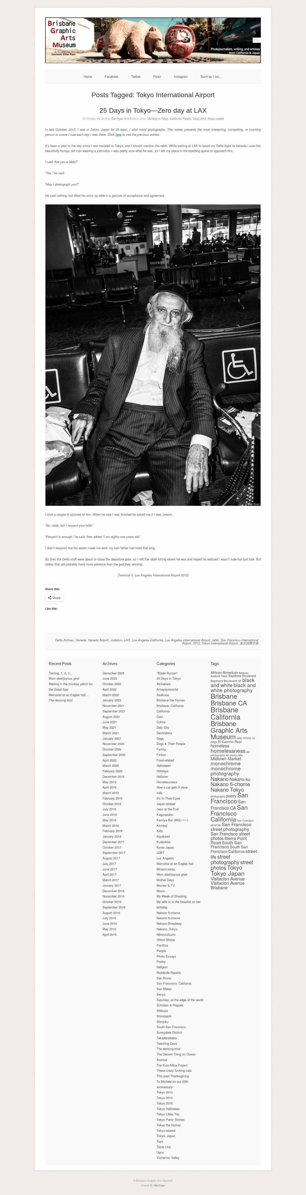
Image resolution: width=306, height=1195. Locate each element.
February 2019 (112, 798)
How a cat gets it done (172, 787)
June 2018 (110, 814)
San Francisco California (229, 813)
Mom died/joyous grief (64, 678)
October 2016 (112, 901)
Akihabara (163, 684)
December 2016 (113, 891)
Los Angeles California (147, 640)
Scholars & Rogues (170, 1005)
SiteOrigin (159, 1185)
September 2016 (114, 907)
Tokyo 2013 (165, 1097)
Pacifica (162, 945)
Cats (160, 716)
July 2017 (109, 863)
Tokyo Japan (228, 873)
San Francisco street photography (231, 826)
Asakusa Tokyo (219, 676)
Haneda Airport (98, 640)
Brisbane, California (170, 705)
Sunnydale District (169, 1032)
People (187, 118)
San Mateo (164, 988)
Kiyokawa (163, 836)
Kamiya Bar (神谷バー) (172, 820)
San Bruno (164, 978)
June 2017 (110, 869)
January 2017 (112, 885)
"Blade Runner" (167, 673)
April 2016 (109, 934)
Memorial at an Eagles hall (175, 863)
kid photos (231, 755)
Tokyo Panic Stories (171, 1119)
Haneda (81, 640)
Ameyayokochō (167, 689)
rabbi (215, 640)
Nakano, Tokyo (167, 929)
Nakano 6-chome (168, 918)
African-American (224, 672)
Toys (160, 1141)
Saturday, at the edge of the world (180, 1000)
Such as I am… (211, 76)
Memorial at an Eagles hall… (69, 695)
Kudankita (163, 842)
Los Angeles (165, 858)
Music (161, 891)
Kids (160, 831)
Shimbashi (164, 1016)
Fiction (161, 754)
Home (88, 76)
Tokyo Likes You (168, 1114)
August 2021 (111, 716)
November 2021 (113, 705)
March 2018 (111, 825)
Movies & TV (166, 885)
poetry (231, 796)
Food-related (165, 760)
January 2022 (112, 700)
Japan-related (166, 803)
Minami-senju (166, 869)
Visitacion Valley (168, 1157)
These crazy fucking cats (174, 1070)
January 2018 (112, 836)
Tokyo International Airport (220, 643)
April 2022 (109, 689)
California (175, 118)
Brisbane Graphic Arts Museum (229, 729)
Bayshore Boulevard (242, 675)
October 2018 (112, 803)
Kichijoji (162, 825)
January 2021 (112, 738)
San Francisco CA (228, 804)
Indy (160, 792)
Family (161, 749)
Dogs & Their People (171, 743)
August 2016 (111, 912)
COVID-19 (249, 738)
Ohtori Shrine (166, 939)
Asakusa (163, 695)
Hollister (162, 776)
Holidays (163, 771)
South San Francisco (171, 1027)
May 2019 (109, 782)
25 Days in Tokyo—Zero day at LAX (153, 110)
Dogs (160, 738)
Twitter (135, 76)
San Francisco (229, 797)
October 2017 (112, 847)
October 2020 (112, 749)
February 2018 (112, 831)
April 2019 (109, 787)
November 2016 (113, 896)
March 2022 (111, 695)
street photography (225, 859)
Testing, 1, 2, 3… (61, 673)
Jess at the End (168, 809)
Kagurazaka (165, 814)
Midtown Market (226, 758)
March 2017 (111, 880)
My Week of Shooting (171, 896)
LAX (127, 640)
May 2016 (109, 929)
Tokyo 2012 (165, 1092)
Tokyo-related (216, 118)
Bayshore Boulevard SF (226, 681)
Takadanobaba (167, 1038)
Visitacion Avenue (228, 878)
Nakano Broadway (169, 923)
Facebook (111, 76)
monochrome (226, 763)
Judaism (116, 640)
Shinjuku (163, 1021)
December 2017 (113, 842)
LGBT (160, 852)
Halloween (164, 765)
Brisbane (224, 696)
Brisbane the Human (171, 700)
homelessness (228, 750)
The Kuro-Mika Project (172, 1065)
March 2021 (111, 733)
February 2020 (112, 771)
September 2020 (114, 754)
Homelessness (167, 782)
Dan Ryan (117, 118)
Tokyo (234, 867)
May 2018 (109, 820)
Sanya (161, 994)
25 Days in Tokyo (158, 118)
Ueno (160, 1152)
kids (240, 755)
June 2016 (110, 923)
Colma (161, 722)
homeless (220, 745)
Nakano (220, 778)
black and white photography (233, 687)
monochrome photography (226, 771)
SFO (196, 643)
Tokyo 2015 (199, 118)
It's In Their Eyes (168, 798)
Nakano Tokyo (227, 789)
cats (239, 738)
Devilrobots (164, 733)
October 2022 (112, 684)
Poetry (161, 961)
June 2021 (110, 722)
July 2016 (109, 918)
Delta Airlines (64, 640)
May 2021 (109, 727)
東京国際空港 (249, 643)
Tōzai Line (164, 1146)
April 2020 (109, 760)
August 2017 (111, 858)
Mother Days (165, 880)
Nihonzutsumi (166, 934)
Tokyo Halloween (168, 1108)
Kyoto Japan (165, 847)
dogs (214, 742)
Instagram (181, 76)
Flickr (157, 76)
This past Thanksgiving (173, 1076)
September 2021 (114, 711)
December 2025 (113, 673)
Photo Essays (166, 956)
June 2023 (110, 678)
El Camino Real (229, 741)
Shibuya (162, 1010)
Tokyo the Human (169, 1125)
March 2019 (111, 792)
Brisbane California (225, 712)
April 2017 (109, 874)
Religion (162, 967)
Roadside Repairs (169, 972)
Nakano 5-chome (168, 912)
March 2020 (111, 765)
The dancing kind (60, 700)
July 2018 (109, 809)
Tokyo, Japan (166, 1135)
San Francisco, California (174, 983)
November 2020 (113, 743)
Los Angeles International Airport (187, 640)
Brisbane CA (229, 702)
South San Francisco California (229, 849)
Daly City (163, 727)
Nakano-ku (240, 779)
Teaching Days (167, 1043)
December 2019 (113, 776)
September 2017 (114, 852)
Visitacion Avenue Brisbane (228, 885)
